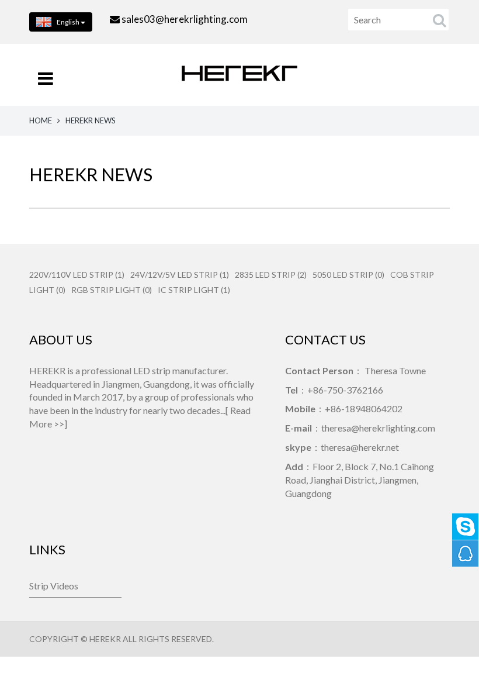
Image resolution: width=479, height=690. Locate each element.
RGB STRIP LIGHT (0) (111, 290)
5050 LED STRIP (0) (348, 275)
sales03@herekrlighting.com (185, 19)
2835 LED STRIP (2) (271, 275)
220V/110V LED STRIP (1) (76, 275)
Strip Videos (53, 585)
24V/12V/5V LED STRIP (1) (179, 275)
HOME (40, 120)
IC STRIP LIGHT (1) (194, 290)
